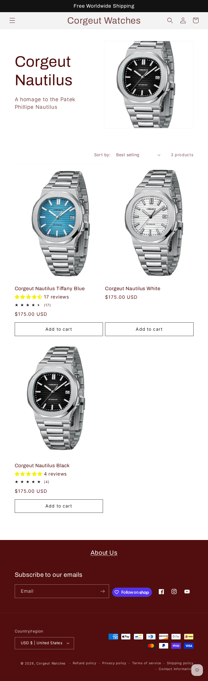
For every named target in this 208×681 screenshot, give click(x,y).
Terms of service (146, 663)
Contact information (176, 669)
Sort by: (102, 154)
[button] (12, 20)
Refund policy (84, 663)
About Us (104, 552)
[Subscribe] (102, 591)
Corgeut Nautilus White (133, 288)
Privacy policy (114, 663)
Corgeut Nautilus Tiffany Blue (50, 288)
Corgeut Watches (51, 663)
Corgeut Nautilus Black (42, 465)
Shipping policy (180, 663)
